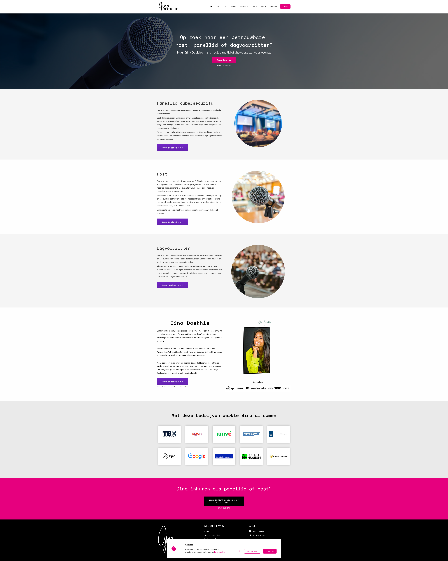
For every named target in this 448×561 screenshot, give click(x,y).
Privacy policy (219, 552)
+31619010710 (259, 535)
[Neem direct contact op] (224, 505)
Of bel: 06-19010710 (224, 65)
